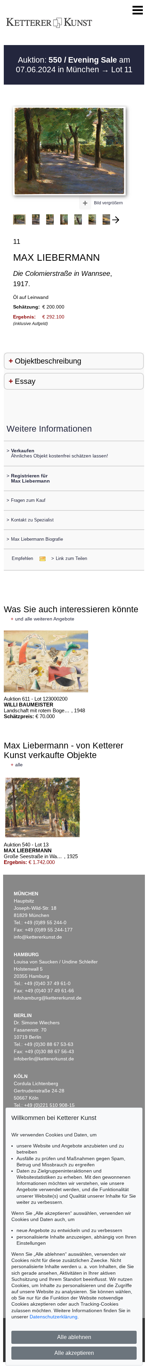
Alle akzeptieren (74, 1353)
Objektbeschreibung (48, 361)
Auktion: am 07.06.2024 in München (73, 64)
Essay (25, 381)
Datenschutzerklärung (53, 1316)
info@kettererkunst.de (38, 937)
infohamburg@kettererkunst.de (48, 998)
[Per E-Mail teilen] (40, 558)
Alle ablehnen (74, 1337)
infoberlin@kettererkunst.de (44, 1058)
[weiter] (115, 220)
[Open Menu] (137, 10)
